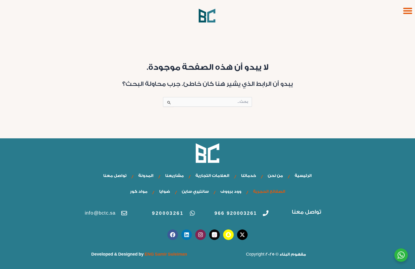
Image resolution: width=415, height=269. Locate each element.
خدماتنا (248, 175)
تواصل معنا (115, 175)
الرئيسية (303, 175)
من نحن (275, 175)
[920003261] (192, 213)
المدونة (145, 175)
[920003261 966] (266, 213)
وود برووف (230, 191)
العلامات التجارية (212, 175)
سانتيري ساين (195, 191)
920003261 (167, 213)
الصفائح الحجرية (269, 191)
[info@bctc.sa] (124, 213)
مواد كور (138, 191)
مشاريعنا (174, 175)
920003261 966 (235, 213)
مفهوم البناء (293, 254)
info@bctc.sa (100, 213)
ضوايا (164, 191)
